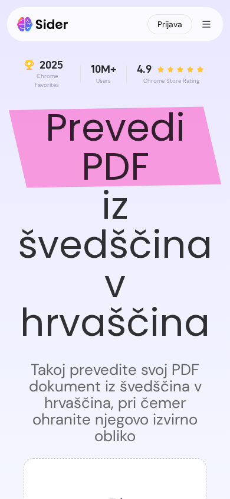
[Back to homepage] (43, 24)
